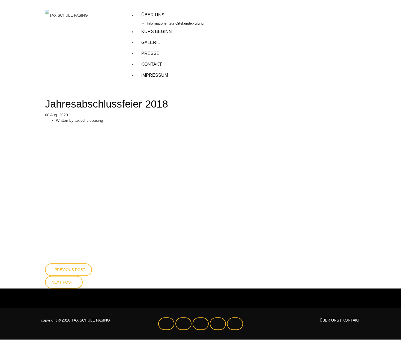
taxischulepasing (88, 120)
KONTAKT (351, 320)
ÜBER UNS (329, 320)
